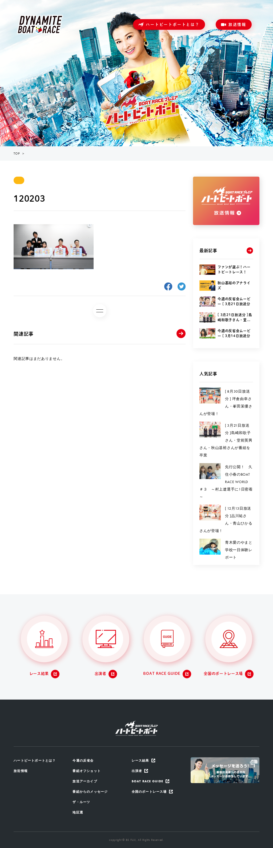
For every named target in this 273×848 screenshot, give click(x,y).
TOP (16, 153)
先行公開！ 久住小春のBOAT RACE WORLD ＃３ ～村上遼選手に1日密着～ (226, 481)
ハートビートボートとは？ (173, 24)
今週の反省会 (83, 760)
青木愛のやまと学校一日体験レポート (238, 550)
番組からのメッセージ (90, 791)
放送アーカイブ (85, 781)
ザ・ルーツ (81, 802)
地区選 (78, 812)
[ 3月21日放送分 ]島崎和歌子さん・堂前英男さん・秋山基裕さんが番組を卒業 (225, 440)
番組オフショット (87, 771)
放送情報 (237, 24)
